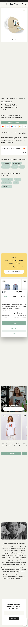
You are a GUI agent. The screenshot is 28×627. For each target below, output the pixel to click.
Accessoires (22, 98)
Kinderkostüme (7, 179)
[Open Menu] (2, 4)
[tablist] (14, 132)
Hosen (16, 182)
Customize (13, 328)
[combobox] (14, 613)
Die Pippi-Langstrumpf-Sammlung (14, 272)
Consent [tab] (5, 296)
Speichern (14, 618)
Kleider (18, 179)
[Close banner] (25, 292)
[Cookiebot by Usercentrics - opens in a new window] (16, 292)
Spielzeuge (6, 167)
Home (2, 98)
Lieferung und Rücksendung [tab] (22, 132)
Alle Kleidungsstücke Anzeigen (13, 409)
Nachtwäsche (7, 186)
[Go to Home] (14, 4)
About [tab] (23, 296)
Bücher (15, 167)
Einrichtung (16, 163)
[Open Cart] (24, 4)
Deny (14, 333)
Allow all (14, 323)
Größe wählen (11, 453)
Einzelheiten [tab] (14, 132)
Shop (7, 98)
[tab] (12, 39)
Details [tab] (14, 296)
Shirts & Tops (6, 182)
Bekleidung (6, 163)
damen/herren (13, 98)
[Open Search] (6, 4)
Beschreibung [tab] (5, 132)
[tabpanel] (14, 139)
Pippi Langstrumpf (6, 101)
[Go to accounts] (22, 4)
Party (22, 167)
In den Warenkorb (14, 122)
